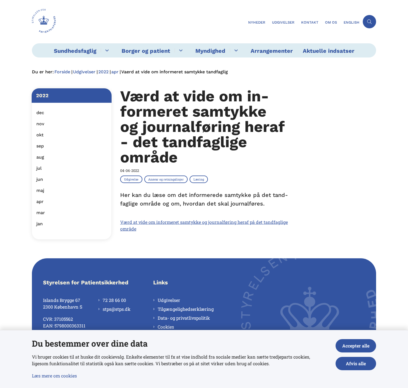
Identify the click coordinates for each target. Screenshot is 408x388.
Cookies (166, 327)
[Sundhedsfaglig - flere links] (106, 50)
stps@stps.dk (116, 309)
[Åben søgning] (369, 21)
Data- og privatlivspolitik (184, 318)
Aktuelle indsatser (328, 50)
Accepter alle (355, 346)
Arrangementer (272, 50)
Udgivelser (169, 300)
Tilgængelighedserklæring (186, 309)
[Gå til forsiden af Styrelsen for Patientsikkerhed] (138, 21)
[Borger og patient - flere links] (180, 50)
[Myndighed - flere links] (235, 50)
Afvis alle (356, 363)
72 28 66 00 (114, 300)
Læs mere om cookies (54, 376)
